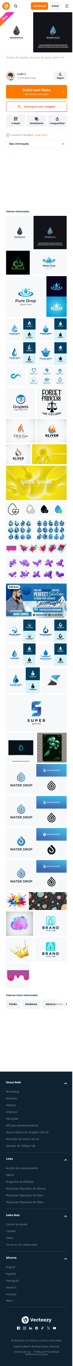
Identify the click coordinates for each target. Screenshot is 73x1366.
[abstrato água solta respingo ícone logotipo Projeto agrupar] (19, 674)
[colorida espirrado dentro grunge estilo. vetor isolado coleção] (30, 718)
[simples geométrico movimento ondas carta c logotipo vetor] (47, 424)
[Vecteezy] (6, 6)
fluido (13, 1325)
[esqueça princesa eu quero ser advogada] (21, 505)
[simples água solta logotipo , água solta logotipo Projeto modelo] (21, 353)
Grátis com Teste (36, 91)
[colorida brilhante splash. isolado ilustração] (16, 1177)
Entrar (55, 6)
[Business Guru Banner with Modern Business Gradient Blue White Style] (36, 770)
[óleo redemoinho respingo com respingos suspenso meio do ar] (19, 1270)
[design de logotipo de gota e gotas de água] (21, 474)
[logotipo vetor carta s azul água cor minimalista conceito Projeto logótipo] (36, 957)
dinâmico (31, 1325)
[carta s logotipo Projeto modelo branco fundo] (18, 925)
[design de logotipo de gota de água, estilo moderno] (36, 231)
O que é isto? (41, 135)
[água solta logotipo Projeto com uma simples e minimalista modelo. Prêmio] (36, 1055)
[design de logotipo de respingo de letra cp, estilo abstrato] (18, 261)
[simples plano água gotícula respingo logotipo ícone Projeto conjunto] (22, 699)
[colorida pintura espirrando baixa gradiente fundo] (52, 1296)
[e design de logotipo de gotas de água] (21, 992)
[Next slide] (58, 1325)
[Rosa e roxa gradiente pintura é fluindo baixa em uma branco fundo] (44, 693)
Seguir (60, 77)
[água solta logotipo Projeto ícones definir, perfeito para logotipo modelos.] (25, 448)
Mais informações (19, 142)
